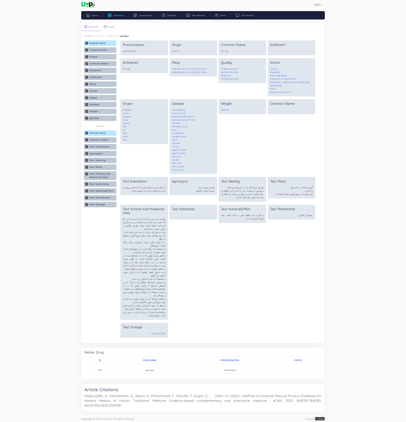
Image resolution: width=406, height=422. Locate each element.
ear (125, 126)
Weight (93, 111)
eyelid (126, 123)
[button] (319, 4)
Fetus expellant (278, 75)
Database (89, 35)
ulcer (175, 139)
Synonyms (96, 153)
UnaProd (107, 419)
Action (93, 90)
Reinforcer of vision (281, 92)
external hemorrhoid (183, 119)
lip (124, 129)
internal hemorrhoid (183, 116)
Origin (93, 56)
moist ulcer (178, 169)
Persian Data (97, 133)
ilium (125, 136)
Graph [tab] (110, 26)
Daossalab (178, 166)
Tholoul (176, 123)
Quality (94, 118)
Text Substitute (99, 184)
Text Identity (97, 160)
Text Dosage (97, 204)
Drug (101, 35)
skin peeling (178, 109)
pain (174, 129)
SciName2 (95, 77)
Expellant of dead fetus (283, 78)
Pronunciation (98, 50)
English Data (97, 43)
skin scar (177, 163)
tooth (126, 113)
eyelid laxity (179, 153)
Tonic (273, 88)
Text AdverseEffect (101, 190)
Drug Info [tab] (92, 26)
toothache (178, 133)
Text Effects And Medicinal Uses (100, 175)
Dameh (176, 143)
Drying (274, 68)
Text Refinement (100, 197)
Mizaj (92, 84)
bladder (127, 109)
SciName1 (95, 70)
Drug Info (112, 35)
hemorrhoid (178, 113)
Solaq (175, 146)
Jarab (175, 159)
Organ (93, 97)
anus (125, 119)
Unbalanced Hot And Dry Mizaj (189, 68)
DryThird (226, 75)
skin (125, 133)
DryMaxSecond (229, 68)
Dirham (225, 109)
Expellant (275, 72)
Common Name (99, 63)
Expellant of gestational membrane (290, 82)
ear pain (176, 156)
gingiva (127, 116)
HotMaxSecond (229, 72)
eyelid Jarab (179, 149)
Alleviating (276, 85)
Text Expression (99, 146)
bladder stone (180, 126)
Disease (94, 104)
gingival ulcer (179, 136)
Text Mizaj (95, 167)
